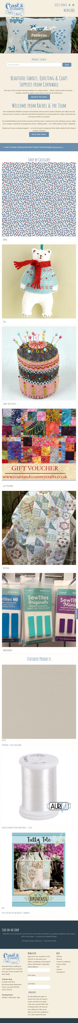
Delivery (59, 956)
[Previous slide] (2, 35)
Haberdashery (7, 650)
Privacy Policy (61, 964)
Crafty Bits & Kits (39, 35)
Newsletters (61, 972)
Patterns (6, 568)
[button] (73, 5)
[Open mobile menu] (69, 10)
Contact (59, 969)
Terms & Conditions (63, 962)
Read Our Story (39, 134)
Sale (4, 321)
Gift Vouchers (8, 486)
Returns (59, 959)
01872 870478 (7, 990)
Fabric (5, 239)
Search (67, 64)
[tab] (35, 50)
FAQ (58, 967)
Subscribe (76, 613)
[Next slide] (75, 35)
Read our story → (58, 147)
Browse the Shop (39, 97)
